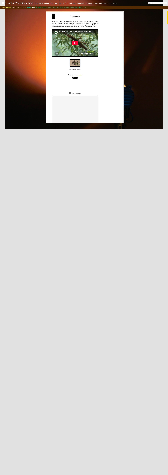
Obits (61, 7)
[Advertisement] (108, 41)
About (33, 7)
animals (75, 75)
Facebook (23, 7)
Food (54, 7)
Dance (49, 7)
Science (66, 7)
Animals (38, 7)
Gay (58, 7)
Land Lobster (75, 16)
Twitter (14, 7)
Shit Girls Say (73, 7)
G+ (18, 7)
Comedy (44, 7)
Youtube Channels (6, 7)
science (80, 75)
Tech (84, 7)
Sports (80, 7)
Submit (29, 7)
